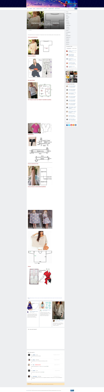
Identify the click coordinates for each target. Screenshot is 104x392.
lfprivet (69, 101)
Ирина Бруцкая (75, 74)
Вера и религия (68, 35)
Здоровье (67, 40)
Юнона (34, 359)
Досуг (67, 15)
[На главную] (31, 4)
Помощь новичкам (39, 8)
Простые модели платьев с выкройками (34, 311)
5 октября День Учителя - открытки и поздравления (72, 63)
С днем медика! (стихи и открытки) (72, 66)
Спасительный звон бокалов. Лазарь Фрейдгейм (72, 93)
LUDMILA (34, 354)
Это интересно (68, 32)
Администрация (51, 8)
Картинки (45, 8)
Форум (34, 8)
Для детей (67, 42)
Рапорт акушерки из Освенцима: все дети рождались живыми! (71, 55)
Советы (67, 30)
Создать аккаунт (69, 3)
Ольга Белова (35, 376)
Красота (67, 20)
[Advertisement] (45, 112)
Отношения (67, 23)
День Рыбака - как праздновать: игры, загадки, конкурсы (72, 59)
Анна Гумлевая (71, 74)
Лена (33, 364)
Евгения (34, 370)
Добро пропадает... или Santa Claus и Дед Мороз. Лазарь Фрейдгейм (72, 108)
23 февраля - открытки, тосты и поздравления (73, 51)
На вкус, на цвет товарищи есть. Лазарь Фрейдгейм (72, 86)
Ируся (70, 78)
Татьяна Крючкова (75, 78)
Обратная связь (57, 8)
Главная (30, 8)
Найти (76, 8)
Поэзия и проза (68, 25)
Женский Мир (28, 390)
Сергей (67, 78)
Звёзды (67, 18)
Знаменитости (68, 37)
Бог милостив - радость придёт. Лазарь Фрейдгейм (72, 116)
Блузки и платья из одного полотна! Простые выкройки (60, 320)
